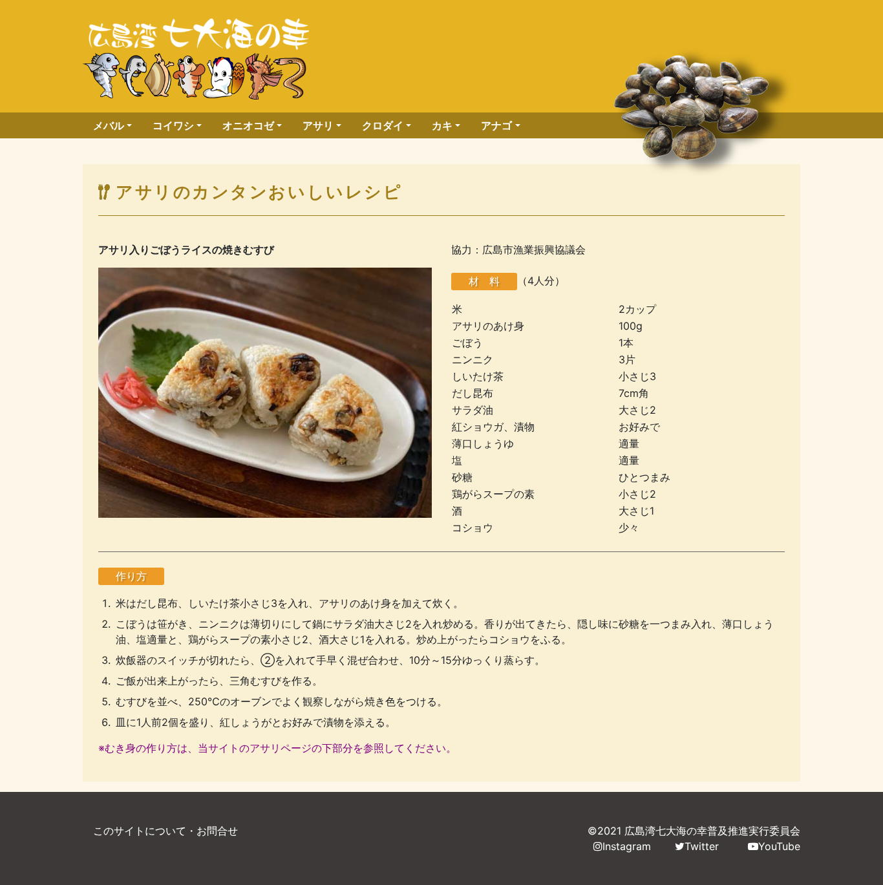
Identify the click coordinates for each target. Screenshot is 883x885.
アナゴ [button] (496, 125)
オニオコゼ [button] (248, 125)
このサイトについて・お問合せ (165, 830)
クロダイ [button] (382, 125)
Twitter (702, 846)
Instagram (626, 846)
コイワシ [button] (173, 125)
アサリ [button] (318, 125)
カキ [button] (442, 125)
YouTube (779, 846)
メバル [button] (108, 125)
